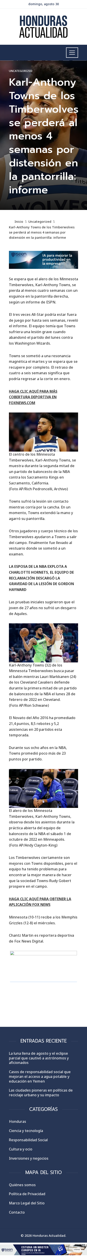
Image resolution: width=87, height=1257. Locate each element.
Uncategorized (20, 70)
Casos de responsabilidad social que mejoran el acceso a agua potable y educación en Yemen (40, 1076)
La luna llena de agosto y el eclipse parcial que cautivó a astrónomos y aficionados (39, 1058)
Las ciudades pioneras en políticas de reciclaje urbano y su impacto (41, 1092)
